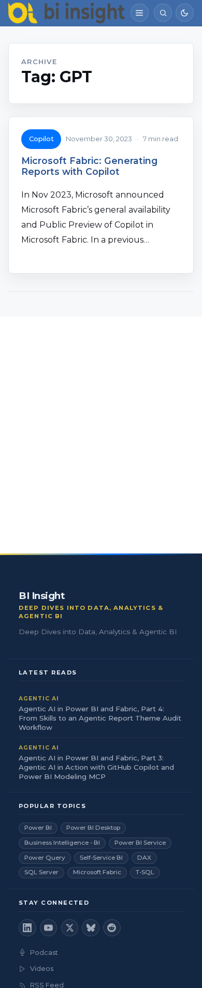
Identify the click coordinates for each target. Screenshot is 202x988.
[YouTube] (48, 928)
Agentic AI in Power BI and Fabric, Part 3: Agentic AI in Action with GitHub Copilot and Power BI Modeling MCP (96, 767)
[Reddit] (112, 928)
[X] (70, 928)
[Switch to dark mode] (185, 13)
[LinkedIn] (27, 928)
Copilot (41, 138)
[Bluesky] (90, 928)
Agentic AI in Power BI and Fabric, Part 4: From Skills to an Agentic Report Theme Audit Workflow (100, 718)
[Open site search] (163, 13)
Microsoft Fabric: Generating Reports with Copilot (89, 166)
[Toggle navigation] (140, 13)
